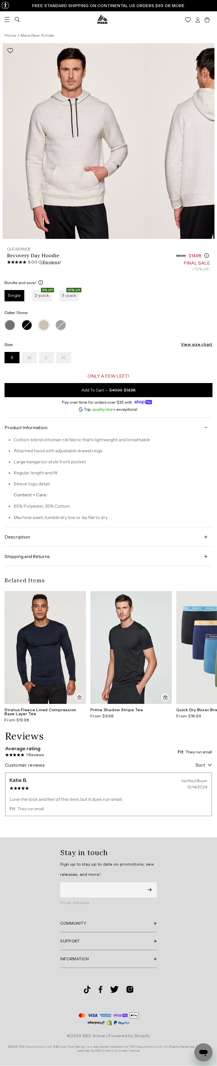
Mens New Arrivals (37, 35)
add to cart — (108, 390)
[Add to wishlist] (10, 50)
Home (10, 35)
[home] (102, 19)
